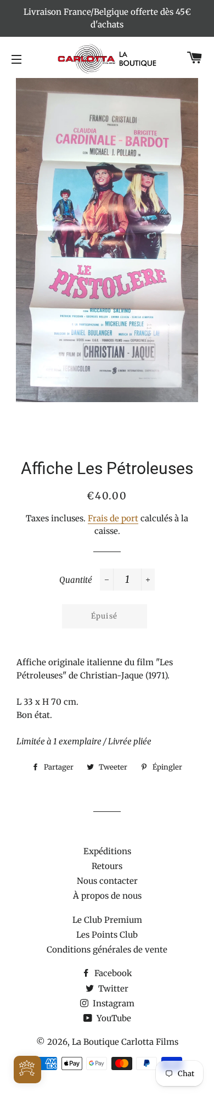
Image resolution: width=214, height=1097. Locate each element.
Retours (107, 866)
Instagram (112, 1003)
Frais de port (113, 518)
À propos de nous (107, 895)
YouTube (112, 1018)
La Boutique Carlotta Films (125, 1042)
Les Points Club (107, 934)
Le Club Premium (107, 920)
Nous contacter (107, 881)
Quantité (75, 580)
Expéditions (107, 851)
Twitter (112, 988)
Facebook (112, 973)
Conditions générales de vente (107, 949)
